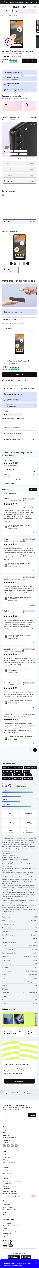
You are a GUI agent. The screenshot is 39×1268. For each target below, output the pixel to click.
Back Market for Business (10, 1191)
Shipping (5, 1160)
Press (4, 1132)
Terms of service (7, 1223)
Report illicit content (8, 1236)
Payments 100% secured (10, 1193)
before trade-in (13, 60)
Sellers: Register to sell (9, 1186)
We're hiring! (6, 1140)
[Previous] (11, 263)
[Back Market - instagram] (4, 1145)
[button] (9, 42)
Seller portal (6, 1188)
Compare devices (8, 1207)
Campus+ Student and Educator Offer (14, 1181)
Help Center (6, 1157)
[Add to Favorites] (35, 51)
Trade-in (5, 1178)
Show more (7, 521)
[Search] (15, 10)
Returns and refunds (9, 1162)
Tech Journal (6, 1204)
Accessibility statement (9, 1137)
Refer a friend (7, 1171)
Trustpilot (5, 1142)
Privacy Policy (7, 1233)
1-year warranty (7, 1173)
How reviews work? (10, 483)
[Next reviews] (35, 750)
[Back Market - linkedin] (16, 1145)
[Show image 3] (24, 263)
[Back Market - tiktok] (8, 1145)
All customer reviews (9, 1209)
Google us (19, 1073)
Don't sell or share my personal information (15, 1231)
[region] (19, 106)
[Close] (36, 2)
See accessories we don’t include (13, 418)
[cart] (35, 7)
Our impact (6, 1135)
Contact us (6, 1155)
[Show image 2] (20, 158)
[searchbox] (27, 11)
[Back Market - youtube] (12, 1145)
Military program (7, 1183)
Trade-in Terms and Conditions (11, 1226)
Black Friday (6, 1215)
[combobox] (19, 319)
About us (5, 1130)
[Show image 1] (18, 158)
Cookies (5, 1228)
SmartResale (17, 385)
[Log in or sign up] (31, 7)
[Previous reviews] (30, 750)
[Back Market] (19, 7)
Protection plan (7, 1176)
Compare (34, 117)
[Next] (27, 263)
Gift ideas (5, 1212)
